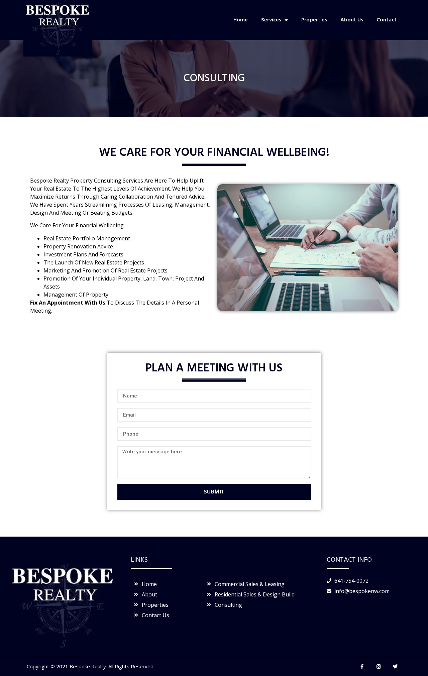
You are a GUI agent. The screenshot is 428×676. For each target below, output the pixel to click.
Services (271, 20)
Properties (314, 20)
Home (240, 20)
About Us (351, 20)
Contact (387, 20)
